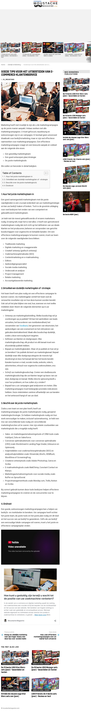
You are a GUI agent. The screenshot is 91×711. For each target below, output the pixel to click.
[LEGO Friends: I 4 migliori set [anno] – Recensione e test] (74, 47)
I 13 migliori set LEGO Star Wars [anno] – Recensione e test (9, 56)
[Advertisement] (45, 24)
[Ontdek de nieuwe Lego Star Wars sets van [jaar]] (15, 684)
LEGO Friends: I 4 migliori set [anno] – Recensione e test (73, 55)
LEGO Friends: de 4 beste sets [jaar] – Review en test (44, 695)
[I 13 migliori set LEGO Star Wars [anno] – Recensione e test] (10, 47)
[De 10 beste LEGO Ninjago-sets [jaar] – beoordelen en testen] (45, 657)
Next (90, 52)
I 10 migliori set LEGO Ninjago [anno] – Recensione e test (31, 55)
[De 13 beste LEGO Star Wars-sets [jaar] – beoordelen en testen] (15, 657)
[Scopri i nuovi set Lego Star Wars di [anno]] (53, 47)
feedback (24, 325)
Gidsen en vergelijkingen (10, 664)
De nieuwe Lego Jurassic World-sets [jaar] (75, 187)
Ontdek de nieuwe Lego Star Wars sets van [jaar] (13, 695)
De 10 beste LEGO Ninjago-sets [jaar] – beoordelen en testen (44, 668)
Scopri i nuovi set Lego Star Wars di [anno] (52, 55)
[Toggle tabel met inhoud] (45, 173)
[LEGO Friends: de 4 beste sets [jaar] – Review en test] (45, 684)
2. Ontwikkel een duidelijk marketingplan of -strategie (26, 179)
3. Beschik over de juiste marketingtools (20, 183)
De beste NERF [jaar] (70, 214)
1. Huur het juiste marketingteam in (18, 176)
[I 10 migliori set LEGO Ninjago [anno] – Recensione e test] (31, 47)
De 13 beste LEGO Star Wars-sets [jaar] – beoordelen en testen (13, 670)
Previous (1, 52)
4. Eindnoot (8, 186)
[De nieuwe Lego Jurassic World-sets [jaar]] (76, 174)
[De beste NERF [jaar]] (76, 201)
